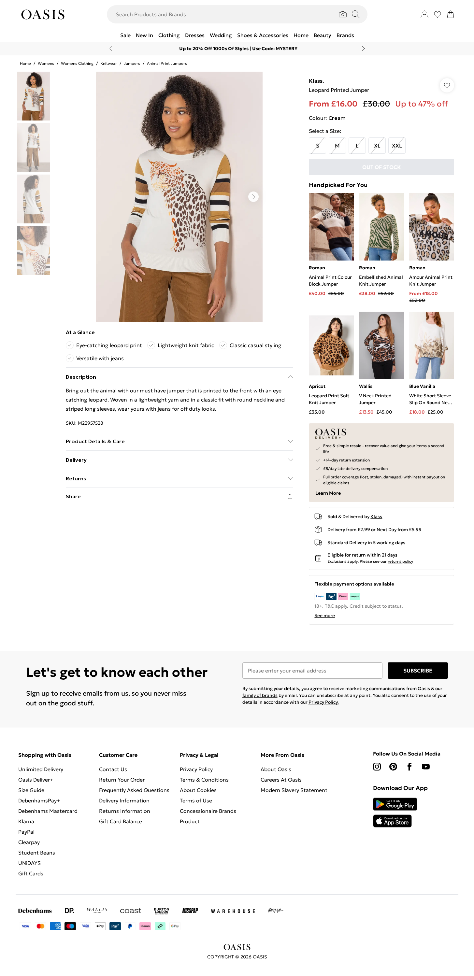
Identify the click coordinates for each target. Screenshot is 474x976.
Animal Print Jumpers (167, 63)
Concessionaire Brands (208, 811)
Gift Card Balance (120, 821)
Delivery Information (124, 800)
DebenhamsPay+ (39, 800)
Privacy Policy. (324, 702)
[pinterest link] (393, 767)
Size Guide (31, 790)
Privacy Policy (196, 769)
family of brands (260, 695)
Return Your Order (122, 779)
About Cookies (198, 790)
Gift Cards (30, 873)
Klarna (26, 821)
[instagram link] (377, 767)
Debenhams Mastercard (48, 811)
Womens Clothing (77, 63)
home (25, 63)
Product (190, 821)
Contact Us (113, 769)
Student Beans (36, 852)
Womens (46, 63)
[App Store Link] (395, 812)
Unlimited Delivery (40, 769)
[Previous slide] (111, 48)
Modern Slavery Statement (294, 790)
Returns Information (124, 811)
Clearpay (29, 842)
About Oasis (276, 769)
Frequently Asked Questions (134, 790)
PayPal (26, 831)
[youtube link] (426, 767)
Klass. (316, 81)
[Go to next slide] (253, 196)
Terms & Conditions (204, 779)
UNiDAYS (29, 863)
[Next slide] (363, 48)
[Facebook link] (409, 767)
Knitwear (108, 63)
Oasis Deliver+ (35, 779)
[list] (179, 197)
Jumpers (132, 63)
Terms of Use (196, 800)
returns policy (400, 561)
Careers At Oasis (281, 779)
